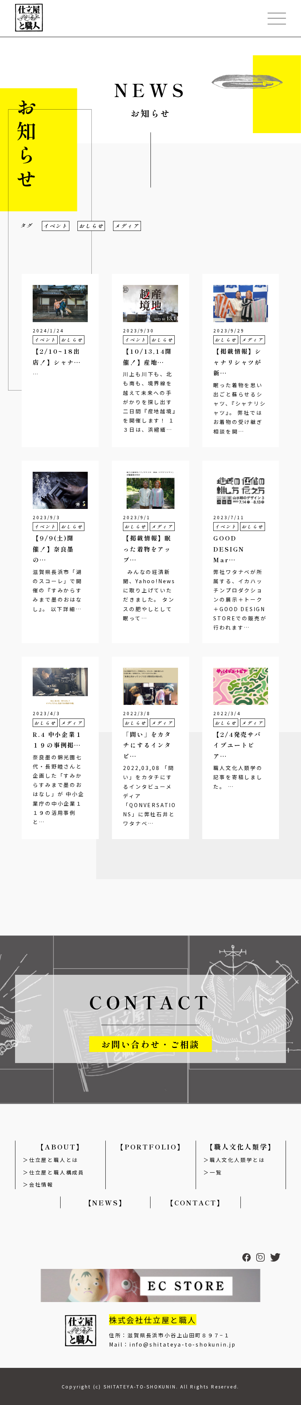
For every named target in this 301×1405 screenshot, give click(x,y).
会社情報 (41, 1184)
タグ (26, 225)
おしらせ (91, 225)
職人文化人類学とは (237, 1159)
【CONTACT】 (195, 1202)
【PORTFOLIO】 (151, 1146)
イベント (55, 225)
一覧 (216, 1172)
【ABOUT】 (60, 1146)
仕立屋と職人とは (53, 1159)
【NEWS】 (105, 1202)
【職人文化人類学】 (240, 1146)
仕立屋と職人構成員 (56, 1172)
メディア (127, 225)
